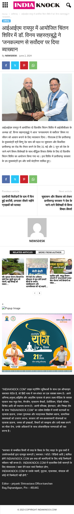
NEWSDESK (11, 55)
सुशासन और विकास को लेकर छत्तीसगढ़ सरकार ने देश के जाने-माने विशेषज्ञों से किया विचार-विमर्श (57, 203)
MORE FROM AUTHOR (49, 252)
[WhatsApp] (33, 65)
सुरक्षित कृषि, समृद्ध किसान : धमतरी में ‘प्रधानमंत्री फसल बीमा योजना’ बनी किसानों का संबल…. (60, 279)
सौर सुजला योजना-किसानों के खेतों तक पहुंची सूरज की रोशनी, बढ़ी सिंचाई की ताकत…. (13, 280)
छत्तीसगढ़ (14, 13)
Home (4, 13)
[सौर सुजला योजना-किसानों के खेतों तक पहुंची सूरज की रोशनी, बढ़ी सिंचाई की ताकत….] (13, 266)
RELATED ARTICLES (23, 252)
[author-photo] (37, 227)
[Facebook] (6, 65)
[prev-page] (35, 293)
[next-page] (39, 293)
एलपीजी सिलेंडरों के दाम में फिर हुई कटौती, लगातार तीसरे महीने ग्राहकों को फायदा (18, 201)
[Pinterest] (24, 65)
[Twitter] (15, 65)
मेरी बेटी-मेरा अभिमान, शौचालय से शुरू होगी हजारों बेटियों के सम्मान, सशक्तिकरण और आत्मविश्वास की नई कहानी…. (37, 281)
